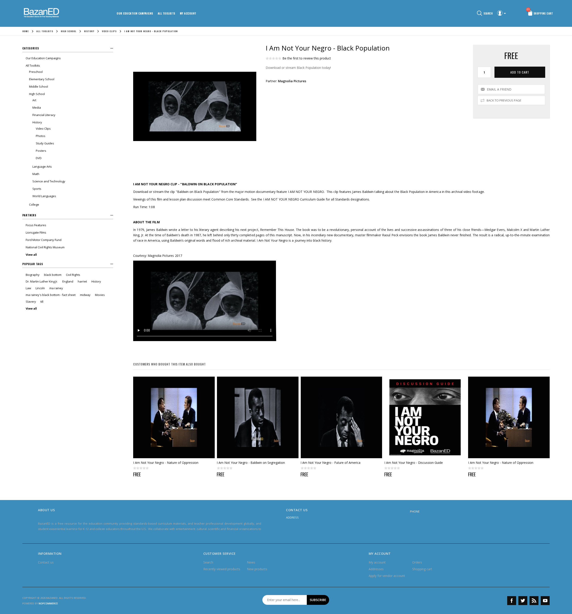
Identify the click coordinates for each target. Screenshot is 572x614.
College (34, 205)
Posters (41, 151)
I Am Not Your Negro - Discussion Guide (413, 462)
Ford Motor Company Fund (43, 240)
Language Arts (42, 167)
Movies (100, 295)
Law (28, 288)
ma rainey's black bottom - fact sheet (51, 295)
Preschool (36, 72)
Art (34, 100)
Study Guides (45, 143)
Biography (33, 275)
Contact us (46, 562)
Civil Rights (73, 275)
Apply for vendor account (387, 576)
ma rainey (56, 288)
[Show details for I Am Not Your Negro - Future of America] (341, 417)
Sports (36, 189)
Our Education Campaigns (135, 13)
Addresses (376, 569)
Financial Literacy (43, 115)
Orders (417, 562)
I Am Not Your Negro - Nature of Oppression (165, 462)
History (37, 122)
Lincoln (40, 288)
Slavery (31, 302)
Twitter (522, 600)
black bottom (52, 275)
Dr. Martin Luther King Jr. (42, 281)
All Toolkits (166, 13)
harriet (82, 281)
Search (208, 562)
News (251, 562)
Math (35, 174)
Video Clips (43, 129)
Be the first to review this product (306, 58)
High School (37, 94)
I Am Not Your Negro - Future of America (330, 462)
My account (188, 13)
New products (257, 569)
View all (31, 255)
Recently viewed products (221, 569)
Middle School (38, 86)
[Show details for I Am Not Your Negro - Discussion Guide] (425, 417)
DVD (39, 158)
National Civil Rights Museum (45, 247)
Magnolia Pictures (292, 81)
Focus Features (36, 225)
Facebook (511, 600)
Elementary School (41, 79)
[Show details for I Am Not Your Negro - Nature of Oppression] (174, 417)
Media (36, 107)
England (67, 281)
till (41, 302)
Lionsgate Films (36, 232)
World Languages (44, 196)
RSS (534, 600)
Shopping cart (422, 569)
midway (85, 295)
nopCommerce (48, 603)
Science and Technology (48, 181)
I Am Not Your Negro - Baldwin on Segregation (251, 462)
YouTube (545, 600)
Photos (40, 136)
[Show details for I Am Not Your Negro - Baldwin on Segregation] (257, 417)
